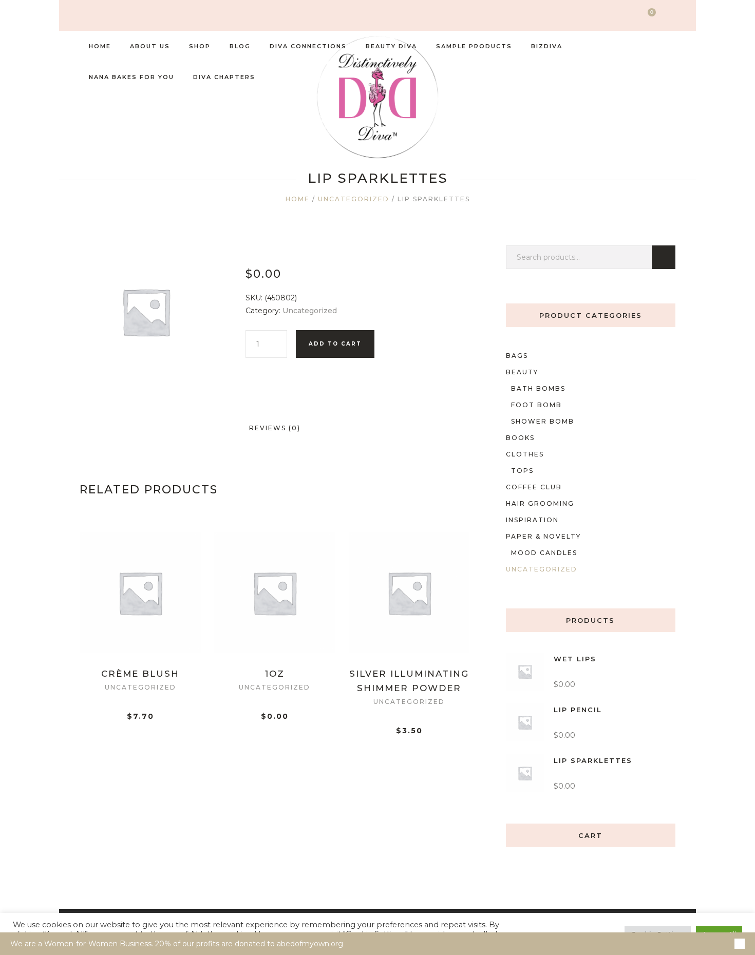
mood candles (544, 553)
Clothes (525, 454)
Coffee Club (534, 487)
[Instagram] (83, 15)
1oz (275, 673)
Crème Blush (140, 673)
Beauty (522, 372)
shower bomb (542, 421)
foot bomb (536, 405)
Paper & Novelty (543, 536)
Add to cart (335, 343)
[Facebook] (115, 15)
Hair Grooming (540, 503)
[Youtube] (131, 15)
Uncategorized (353, 199)
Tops (522, 470)
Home (298, 199)
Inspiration (532, 520)
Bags (517, 355)
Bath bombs (538, 388)
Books (520, 438)
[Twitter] (99, 15)
